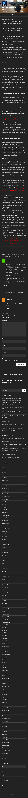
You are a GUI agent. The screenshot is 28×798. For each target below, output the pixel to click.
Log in (3, 777)
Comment (4, 320)
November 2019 (5, 681)
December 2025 (6, 488)
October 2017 (5, 747)
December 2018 (5, 710)
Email (3, 345)
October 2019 (5, 683)
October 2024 (5, 526)
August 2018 (5, 721)
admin (12, 19)
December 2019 (5, 678)
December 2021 (5, 614)
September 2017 (6, 750)
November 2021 (5, 616)
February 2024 (5, 544)
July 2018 (4, 723)
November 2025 (6, 491)
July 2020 (4, 659)
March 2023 (5, 574)
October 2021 (5, 619)
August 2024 (5, 531)
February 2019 (5, 705)
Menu (14, 14)
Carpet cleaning (5, 457)
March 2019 (4, 702)
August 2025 (5, 499)
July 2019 (4, 691)
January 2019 (5, 707)
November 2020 (6, 649)
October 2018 (5, 715)
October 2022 (5, 587)
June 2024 (4, 536)
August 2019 (5, 689)
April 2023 (4, 571)
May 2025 (4, 507)
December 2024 (6, 520)
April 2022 (4, 603)
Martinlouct (9, 299)
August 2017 (5, 753)
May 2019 (4, 697)
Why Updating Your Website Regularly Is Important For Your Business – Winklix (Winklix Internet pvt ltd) (15, 292)
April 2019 (4, 699)
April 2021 (4, 635)
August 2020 (5, 657)
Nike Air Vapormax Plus (7, 453)
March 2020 (5, 670)
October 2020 (5, 651)
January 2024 (5, 547)
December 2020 (6, 646)
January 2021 (5, 643)
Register (4, 775)
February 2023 (5, 576)
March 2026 (5, 480)
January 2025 (5, 517)
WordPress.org (5, 785)
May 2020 (4, 665)
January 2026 (5, 485)
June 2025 (4, 504)
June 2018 (4, 726)
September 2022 (6, 590)
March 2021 (4, 638)
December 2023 (6, 550)
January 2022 (5, 611)
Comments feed (6, 783)
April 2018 (4, 731)
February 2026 (5, 483)
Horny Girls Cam (5, 448)
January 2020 (5, 675)
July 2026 (4, 469)
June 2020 (4, 662)
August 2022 (5, 592)
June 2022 (4, 598)
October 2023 (5, 555)
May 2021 (4, 632)
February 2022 (5, 608)
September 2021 (6, 622)
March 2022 (4, 606)
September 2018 (6, 718)
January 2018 (5, 739)
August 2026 (5, 467)
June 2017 (4, 758)
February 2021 (5, 640)
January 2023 (5, 579)
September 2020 (6, 654)
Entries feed (5, 780)
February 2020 (5, 673)
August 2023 (5, 560)
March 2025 (5, 512)
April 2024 (4, 539)
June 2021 (4, 630)
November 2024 (6, 523)
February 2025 (5, 515)
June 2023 (4, 566)
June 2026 (4, 472)
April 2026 (4, 477)
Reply (7, 285)
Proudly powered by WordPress (8, 794)
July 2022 (4, 595)
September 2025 (6, 496)
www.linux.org (9, 260)
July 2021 (4, 627)
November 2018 (5, 713)
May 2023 (4, 568)
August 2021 (5, 624)
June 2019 (4, 694)
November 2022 (5, 584)
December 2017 (5, 742)
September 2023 (6, 558)
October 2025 (5, 493)
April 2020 (4, 667)
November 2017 (5, 745)
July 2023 (4, 563)
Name (3, 338)
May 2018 (4, 729)
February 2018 (5, 737)
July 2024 (4, 534)
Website (4, 352)
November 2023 (6, 552)
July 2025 (4, 501)
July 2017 (4, 755)
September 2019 (6, 686)
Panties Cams (5, 444)
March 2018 (4, 734)
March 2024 (5, 542)
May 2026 (4, 475)
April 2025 (4, 509)
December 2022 (5, 582)
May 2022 (4, 600)
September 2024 (6, 528)
